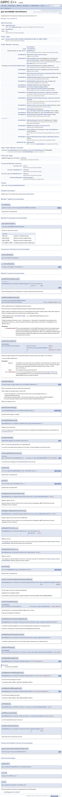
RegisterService (31, 54)
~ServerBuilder (30, 48)
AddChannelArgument (32, 120)
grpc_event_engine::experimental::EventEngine (38, 110)
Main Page (4, 5)
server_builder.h (12, 18)
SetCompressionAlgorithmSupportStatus (37, 87)
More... (36, 15)
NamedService (9, 29)
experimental (30, 142)
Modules (19, 5)
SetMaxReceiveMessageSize (34, 77)
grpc (2, 8)
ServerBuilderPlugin (28, 151)
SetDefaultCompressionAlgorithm (35, 98)
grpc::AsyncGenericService (49, 73)
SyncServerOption (10, 39)
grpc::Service (39, 54)
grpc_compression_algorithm (34, 88)
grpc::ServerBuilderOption (47, 112)
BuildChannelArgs (27, 177)
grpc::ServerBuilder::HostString (28, 207)
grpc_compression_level (48, 92)
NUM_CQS (17, 39)
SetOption (29, 112)
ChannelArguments (18, 177)
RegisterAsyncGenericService (34, 73)
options (25, 173)
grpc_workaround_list (42, 125)
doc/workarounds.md (7, 431)
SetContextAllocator (32, 129)
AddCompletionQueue (32, 65)
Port (7, 31)
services (25, 169)
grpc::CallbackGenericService (51, 136)
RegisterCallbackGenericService (35, 136)
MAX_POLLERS (32, 39)
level (56, 92)
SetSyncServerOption (32, 114)
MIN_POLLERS (24, 39)
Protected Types (48, 11)
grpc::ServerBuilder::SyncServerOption (14, 226)
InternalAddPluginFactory (14, 150)
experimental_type (10, 25)
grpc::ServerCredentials (33, 60)
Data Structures (34, 5)
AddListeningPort (31, 58)
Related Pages (11, 5)
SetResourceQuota (31, 105)
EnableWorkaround (31, 125)
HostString (23, 158)
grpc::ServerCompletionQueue (17, 65)
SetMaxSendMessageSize (33, 81)
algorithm (44, 88)
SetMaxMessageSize (32, 85)
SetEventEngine (31, 109)
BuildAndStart (30, 50)
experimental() (40, 144)
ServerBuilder (7, 8)
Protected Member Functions (56, 11)
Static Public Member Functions (38, 11)
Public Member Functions (56, 10)
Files (42, 5)
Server (49, 541)
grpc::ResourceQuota (45, 105)
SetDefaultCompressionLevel (34, 92)
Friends (60, 13)
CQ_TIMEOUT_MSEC (41, 39)
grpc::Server (26, 15)
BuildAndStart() (47, 373)
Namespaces (26, 5)
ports (24, 166)
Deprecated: (5, 665)
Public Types (49, 10)
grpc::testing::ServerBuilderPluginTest (15, 185)
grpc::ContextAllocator (52, 129)
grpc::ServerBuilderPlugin (35, 150)
